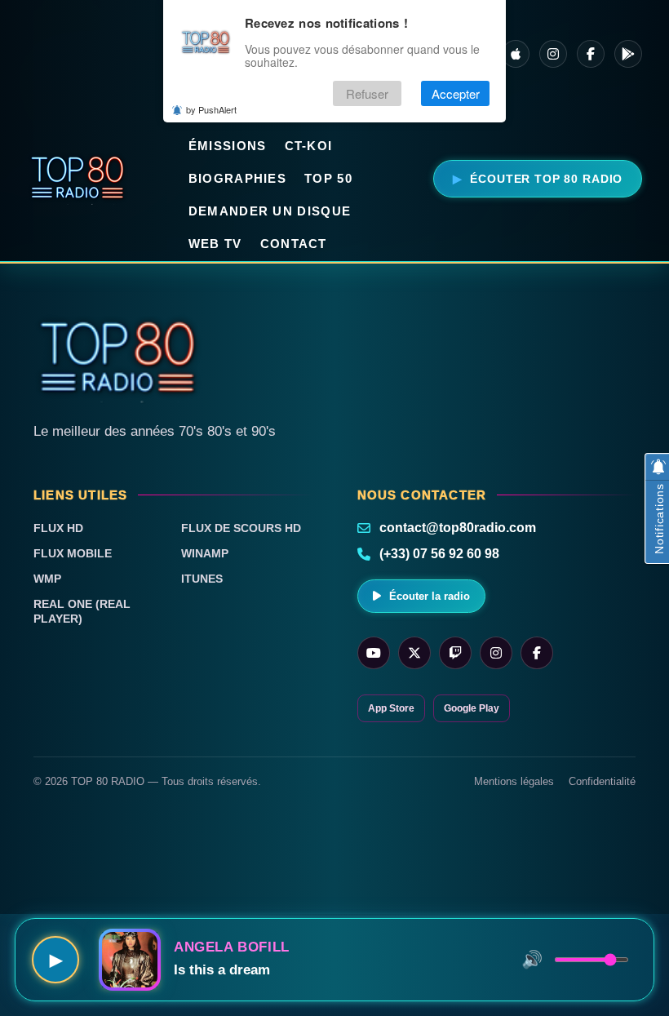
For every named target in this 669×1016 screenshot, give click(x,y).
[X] (414, 653)
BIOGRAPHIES (237, 178)
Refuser (367, 93)
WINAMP (204, 553)
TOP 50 (328, 178)
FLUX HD (58, 528)
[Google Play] (628, 54)
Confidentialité (602, 781)
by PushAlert (211, 109)
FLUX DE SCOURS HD (241, 528)
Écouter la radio (429, 596)
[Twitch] (455, 653)
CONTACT (293, 244)
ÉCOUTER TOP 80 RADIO (546, 178)
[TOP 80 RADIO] (78, 179)
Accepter (456, 93)
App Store (391, 708)
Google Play (471, 708)
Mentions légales (514, 781)
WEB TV (215, 244)
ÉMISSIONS (227, 146)
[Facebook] (591, 54)
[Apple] (515, 54)
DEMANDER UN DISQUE (269, 211)
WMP (47, 578)
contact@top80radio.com (457, 528)
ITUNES (202, 578)
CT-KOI (309, 146)
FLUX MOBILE (72, 553)
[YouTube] (373, 653)
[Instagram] (553, 54)
